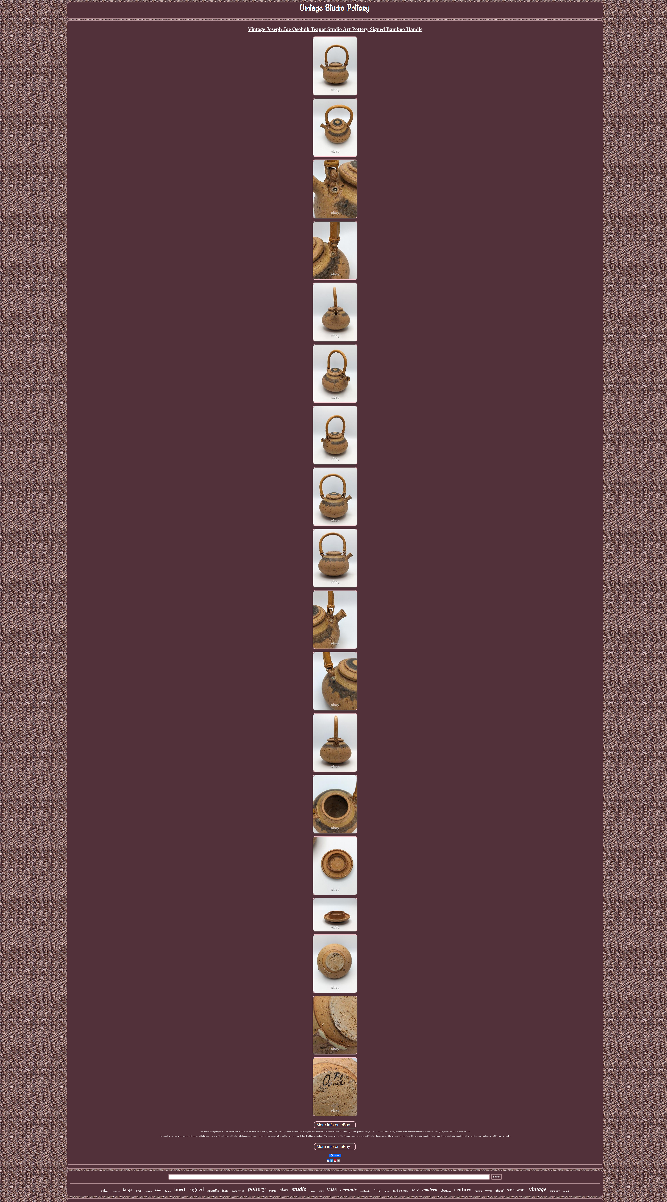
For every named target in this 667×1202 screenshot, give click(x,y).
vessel (488, 1190)
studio (299, 1189)
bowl (180, 1189)
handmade (115, 1191)
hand (225, 1190)
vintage (537, 1189)
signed (197, 1189)
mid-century (400, 1190)
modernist (238, 1191)
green (387, 1191)
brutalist (213, 1190)
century (462, 1189)
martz (272, 1190)
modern (429, 1189)
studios (312, 1191)
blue (158, 1190)
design (478, 1190)
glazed (499, 1190)
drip (138, 1190)
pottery (257, 1188)
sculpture (555, 1190)
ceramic (348, 1189)
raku (104, 1190)
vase (332, 1189)
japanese (148, 1191)
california (365, 1191)
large (127, 1190)
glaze (284, 1190)
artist (566, 1191)
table (321, 1191)
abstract (446, 1190)
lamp (377, 1190)
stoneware (516, 1189)
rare (415, 1190)
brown (168, 1191)
